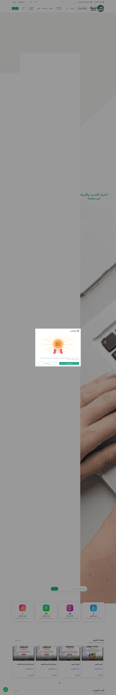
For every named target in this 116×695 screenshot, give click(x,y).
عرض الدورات (69, 363)
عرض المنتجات (46, 363)
